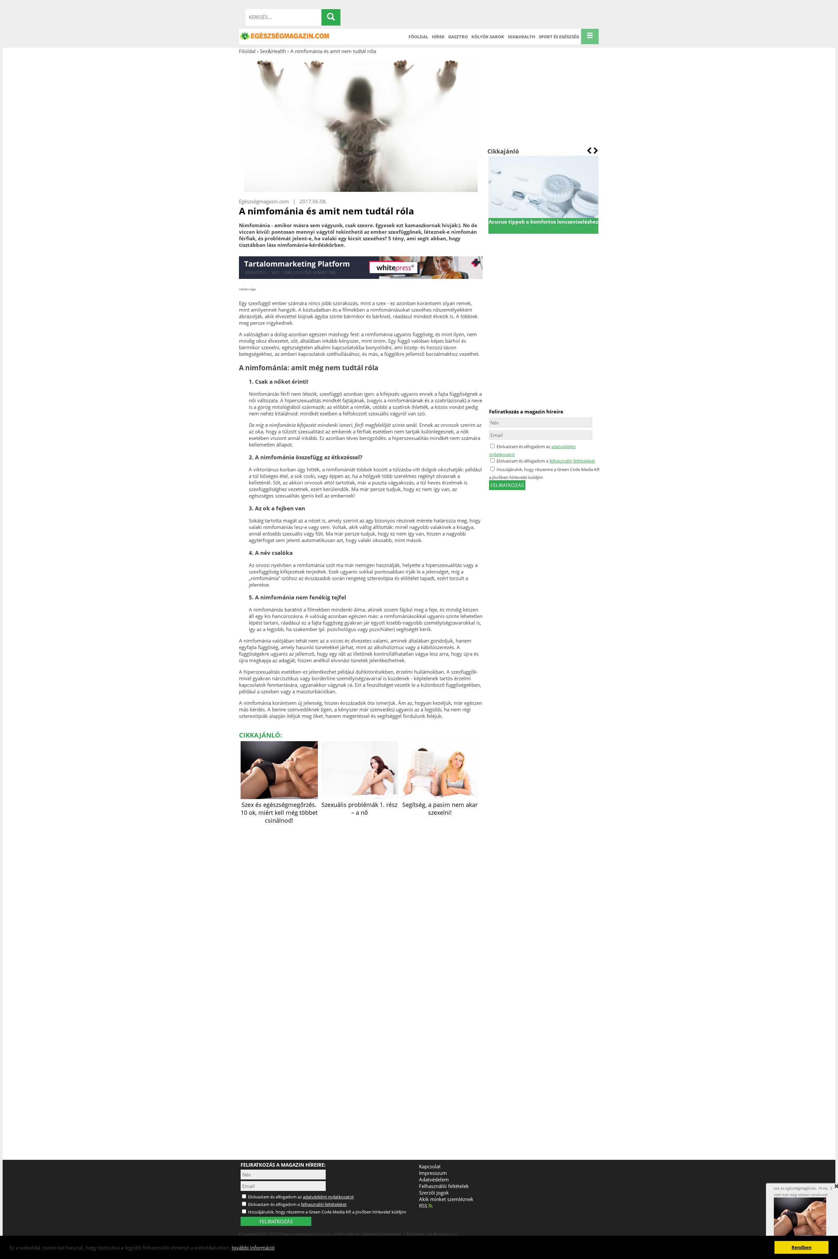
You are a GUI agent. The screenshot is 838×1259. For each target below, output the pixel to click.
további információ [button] (253, 1247)
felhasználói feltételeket (572, 461)
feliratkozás (507, 485)
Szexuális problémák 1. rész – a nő (359, 808)
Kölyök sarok (487, 37)
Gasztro (458, 37)
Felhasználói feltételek (444, 1186)
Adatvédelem (434, 1179)
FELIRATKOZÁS (276, 1221)
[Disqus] (361, 908)
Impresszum (433, 1173)
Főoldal (418, 37)
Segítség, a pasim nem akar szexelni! (440, 808)
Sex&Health (521, 37)
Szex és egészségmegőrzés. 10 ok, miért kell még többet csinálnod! (279, 812)
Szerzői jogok (434, 1192)
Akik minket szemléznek (446, 1199)
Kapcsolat (430, 1166)
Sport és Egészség (559, 37)
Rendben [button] (801, 1247)
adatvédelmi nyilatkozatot (328, 1197)
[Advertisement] (543, 101)
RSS (423, 1205)
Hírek (438, 37)
